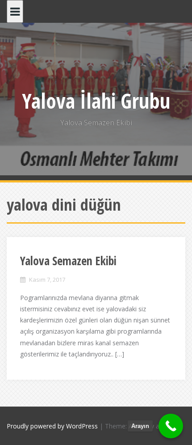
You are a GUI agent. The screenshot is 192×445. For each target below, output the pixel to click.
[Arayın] (171, 426)
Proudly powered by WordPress (52, 426)
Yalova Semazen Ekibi (68, 261)
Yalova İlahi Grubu (96, 100)
